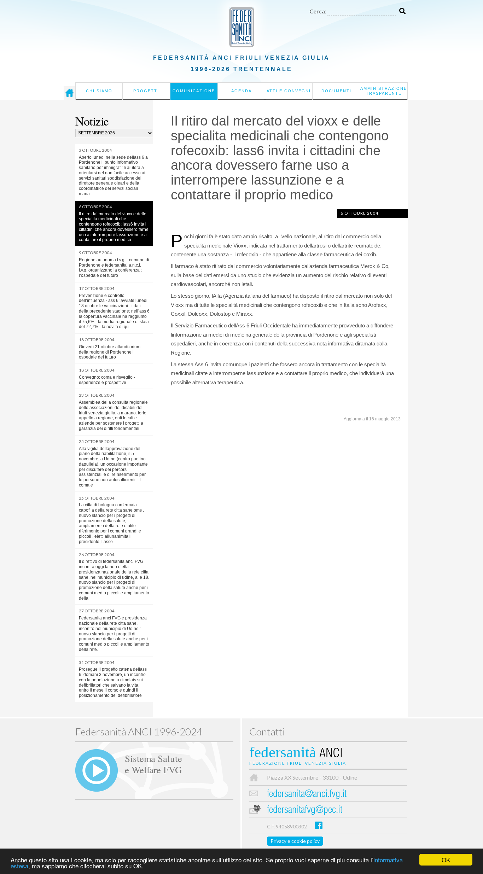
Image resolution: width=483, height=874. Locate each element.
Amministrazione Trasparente (383, 90)
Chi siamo (99, 91)
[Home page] (69, 93)
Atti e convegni (289, 91)
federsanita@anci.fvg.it (307, 794)
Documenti (336, 91)
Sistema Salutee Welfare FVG (153, 763)
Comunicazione (194, 91)
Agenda (241, 91)
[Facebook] (318, 825)
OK (446, 859)
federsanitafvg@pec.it (304, 810)
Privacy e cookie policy (295, 841)
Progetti (146, 91)
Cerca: (317, 11)
